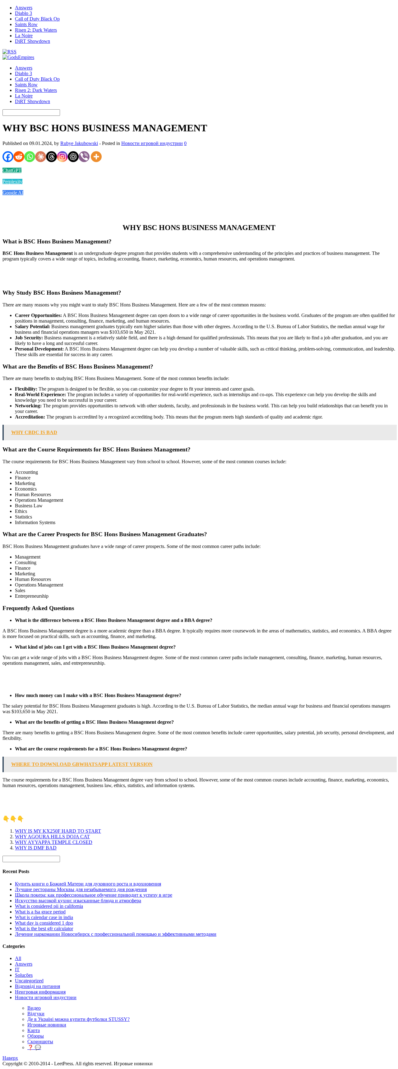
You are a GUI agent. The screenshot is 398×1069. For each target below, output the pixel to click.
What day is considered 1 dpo (44, 923)
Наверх (10, 1058)
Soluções (24, 975)
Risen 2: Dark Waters (36, 30)
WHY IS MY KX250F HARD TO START (58, 831)
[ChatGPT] (73, 156)
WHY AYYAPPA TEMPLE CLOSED (53, 842)
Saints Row (26, 24)
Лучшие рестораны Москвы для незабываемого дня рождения (81, 889)
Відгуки (35, 1013)
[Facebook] (7, 156)
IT (17, 969)
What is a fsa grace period (40, 911)
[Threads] (51, 156)
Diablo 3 (23, 13)
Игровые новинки (46, 1024)
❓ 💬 (34, 1047)
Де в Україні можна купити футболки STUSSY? (78, 1019)
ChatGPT (11, 170)
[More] (96, 156)
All (18, 958)
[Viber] (84, 156)
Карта (33, 1030)
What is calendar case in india (44, 917)
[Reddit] (18, 156)
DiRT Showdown (32, 41)
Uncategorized (29, 980)
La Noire (24, 35)
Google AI (12, 192)
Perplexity (12, 181)
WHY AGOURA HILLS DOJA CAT (52, 836)
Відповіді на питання (37, 986)
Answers (23, 7)
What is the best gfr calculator (44, 928)
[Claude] (40, 156)
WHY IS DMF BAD (36, 847)
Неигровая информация (40, 991)
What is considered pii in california (49, 906)
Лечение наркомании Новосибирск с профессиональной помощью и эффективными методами (115, 934)
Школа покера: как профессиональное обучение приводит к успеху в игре (93, 895)
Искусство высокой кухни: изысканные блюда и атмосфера (78, 900)
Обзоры (35, 1036)
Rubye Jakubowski (79, 143)
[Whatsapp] (29, 156)
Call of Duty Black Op (37, 18)
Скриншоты (40, 1041)
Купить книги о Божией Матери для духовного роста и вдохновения (88, 883)
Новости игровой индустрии (152, 143)
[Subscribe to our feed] (9, 51)
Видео (34, 1008)
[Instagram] (62, 156)
